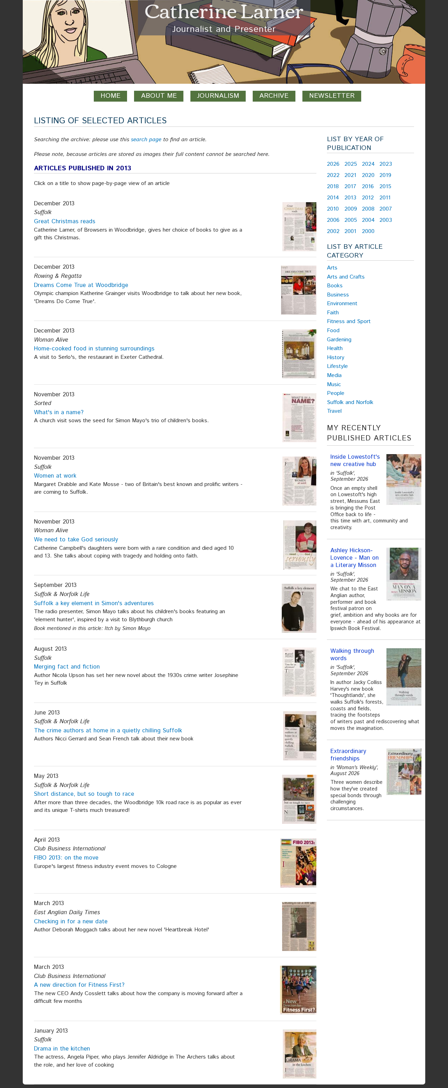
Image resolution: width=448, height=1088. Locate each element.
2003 (385, 220)
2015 (385, 187)
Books (335, 286)
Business (338, 295)
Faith (333, 313)
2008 (368, 209)
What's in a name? (59, 412)
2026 (333, 164)
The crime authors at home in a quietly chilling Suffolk (108, 730)
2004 (368, 220)
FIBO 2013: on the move (66, 858)
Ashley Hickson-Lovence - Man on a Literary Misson (354, 557)
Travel (334, 411)
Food (333, 331)
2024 (368, 164)
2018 (333, 187)
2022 (333, 175)
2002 (333, 231)
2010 (333, 209)
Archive (273, 96)
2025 (350, 164)
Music (334, 385)
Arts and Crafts (346, 277)
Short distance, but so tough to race (84, 794)
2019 (385, 175)
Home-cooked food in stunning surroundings (94, 348)
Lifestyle (337, 366)
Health (335, 348)
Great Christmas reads (64, 221)
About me (159, 96)
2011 (385, 198)
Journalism (218, 96)
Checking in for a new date (70, 921)
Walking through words (352, 655)
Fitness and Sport (349, 321)
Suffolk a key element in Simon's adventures (94, 603)
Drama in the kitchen (62, 1049)
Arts (332, 268)
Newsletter (332, 96)
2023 (385, 164)
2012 (368, 198)
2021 (350, 175)
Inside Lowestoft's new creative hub (355, 460)
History (335, 358)
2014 (333, 198)
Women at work (55, 476)
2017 (350, 187)
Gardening (339, 340)
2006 (333, 220)
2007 (385, 209)
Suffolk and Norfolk (350, 402)
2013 (350, 198)
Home (110, 96)
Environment (342, 304)
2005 (350, 220)
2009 (350, 209)
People (335, 393)
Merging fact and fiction (67, 667)
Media (334, 375)
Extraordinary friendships (348, 755)
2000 (368, 231)
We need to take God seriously (76, 539)
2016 (368, 187)
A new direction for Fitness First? (79, 985)
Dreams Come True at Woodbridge (81, 285)
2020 (368, 175)
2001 (350, 231)
